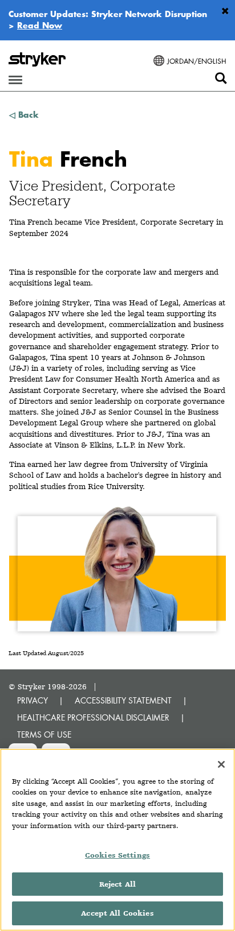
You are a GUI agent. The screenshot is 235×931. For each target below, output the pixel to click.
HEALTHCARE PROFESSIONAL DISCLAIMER (93, 717)
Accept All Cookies (117, 913)
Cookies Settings (117, 855)
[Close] (221, 764)
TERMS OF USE (44, 734)
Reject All (117, 884)
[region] (117, 839)
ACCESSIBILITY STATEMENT (123, 700)
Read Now (39, 25)
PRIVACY (32, 700)
